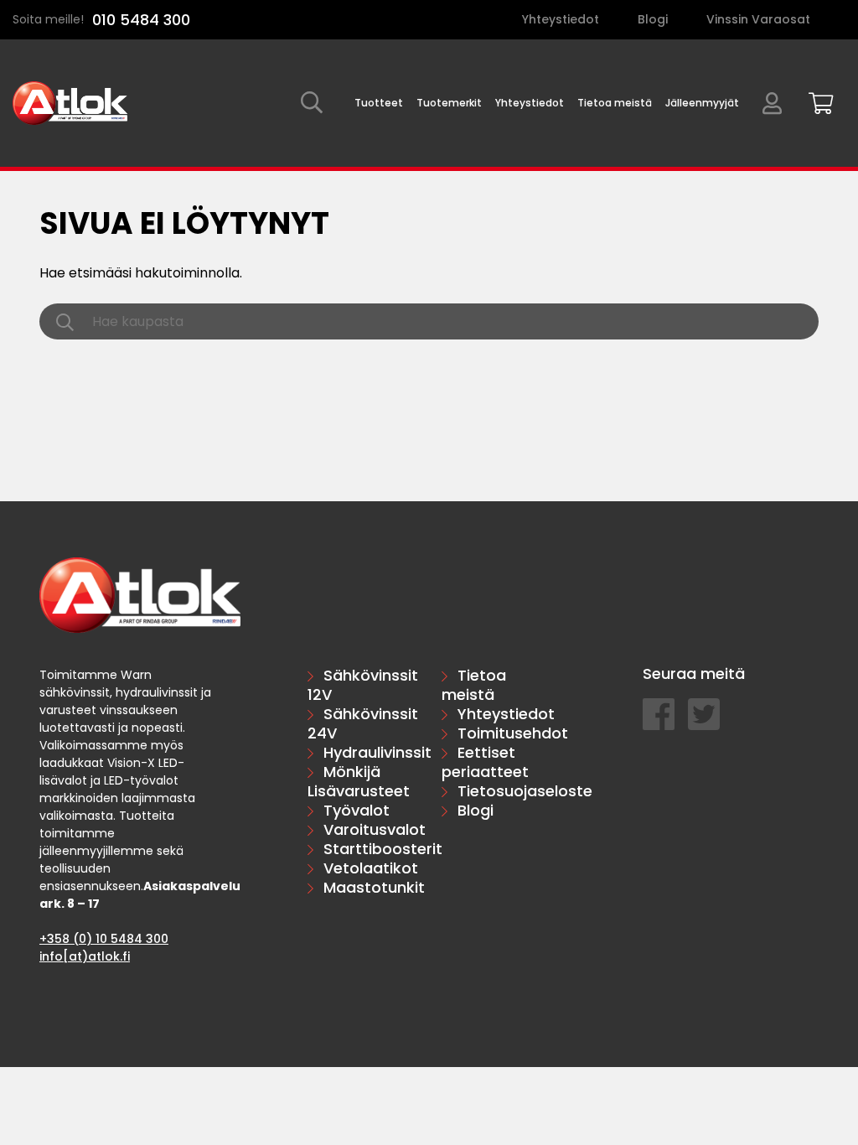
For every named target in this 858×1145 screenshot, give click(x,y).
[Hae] (312, 103)
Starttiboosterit (382, 848)
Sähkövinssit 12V (363, 685)
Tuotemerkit (449, 103)
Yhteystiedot (560, 19)
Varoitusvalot (374, 829)
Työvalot (356, 810)
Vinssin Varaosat (758, 19)
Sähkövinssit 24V (363, 723)
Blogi (653, 19)
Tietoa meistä (614, 103)
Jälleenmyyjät (702, 103)
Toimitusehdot (512, 733)
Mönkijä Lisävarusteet (359, 781)
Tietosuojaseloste (524, 790)
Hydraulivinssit (377, 752)
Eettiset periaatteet (485, 762)
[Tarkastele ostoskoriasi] (815, 100)
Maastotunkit (374, 887)
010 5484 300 (141, 19)
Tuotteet (378, 103)
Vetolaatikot (370, 867)
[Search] (65, 321)
